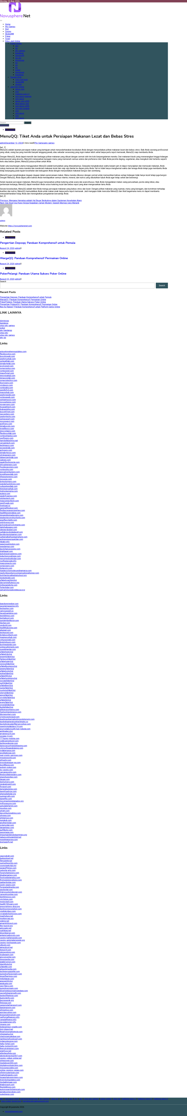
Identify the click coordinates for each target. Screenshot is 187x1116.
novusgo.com (6, 479)
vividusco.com (6, 385)
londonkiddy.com (7, 578)
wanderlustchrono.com (10, 484)
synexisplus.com (7, 368)
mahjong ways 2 (22, 94)
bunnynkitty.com (7, 998)
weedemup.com (7, 546)
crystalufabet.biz (7, 697)
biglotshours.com (7, 642)
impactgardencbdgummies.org (13, 835)
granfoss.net (5, 1051)
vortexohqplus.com (8, 436)
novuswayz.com (7, 421)
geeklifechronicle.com (10, 462)
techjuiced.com (6, 632)
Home (7, 24)
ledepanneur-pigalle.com (11, 1027)
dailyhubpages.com (8, 527)
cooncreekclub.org (8, 865)
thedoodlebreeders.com (10, 774)
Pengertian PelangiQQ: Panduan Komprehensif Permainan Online (28, 304)
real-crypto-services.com (11, 755)
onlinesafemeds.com (9, 647)
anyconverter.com (8, 957)
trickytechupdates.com (10, 1080)
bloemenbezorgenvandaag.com (14, 991)
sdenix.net (4, 921)
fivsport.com (5, 786)
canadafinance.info (8, 1019)
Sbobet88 (9, 34)
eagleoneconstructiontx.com (12, 517)
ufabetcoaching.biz (8, 580)
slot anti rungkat (22, 108)
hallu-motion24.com (8, 1046)
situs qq (54, 1099)
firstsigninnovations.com (11, 880)
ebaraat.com (5, 630)
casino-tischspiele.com (10, 942)
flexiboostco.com (7, 354)
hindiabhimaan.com (8, 1082)
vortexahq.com (6, 387)
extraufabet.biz (6, 673)
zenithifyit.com (6, 390)
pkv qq (3, 337)
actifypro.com (6, 424)
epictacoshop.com (8, 1012)
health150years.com (9, 904)
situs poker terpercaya (11, 1101)
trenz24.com (5, 950)
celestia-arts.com (8, 870)
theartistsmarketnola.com (11, 1031)
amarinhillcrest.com (8, 923)
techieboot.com (7, 618)
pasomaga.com (6, 832)
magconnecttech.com (9, 501)
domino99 (19, 55)
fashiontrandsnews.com (10, 712)
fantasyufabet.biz (8, 659)
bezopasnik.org (7, 1000)
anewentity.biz (6, 981)
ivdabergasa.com (7, 750)
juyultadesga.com (7, 753)
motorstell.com (6, 901)
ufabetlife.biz (6, 676)
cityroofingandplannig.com (11, 748)
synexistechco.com (8, 380)
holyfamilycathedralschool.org (13, 575)
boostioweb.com (7, 356)
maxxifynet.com (7, 373)
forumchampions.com (9, 873)
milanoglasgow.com (9, 1041)
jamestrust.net (6, 947)
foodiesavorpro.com (9, 467)
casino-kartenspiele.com (11, 938)
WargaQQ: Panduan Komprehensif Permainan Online (34, 258)
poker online (105, 1099)
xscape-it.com (6, 736)
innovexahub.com (7, 375)
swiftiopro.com (6, 438)
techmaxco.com (7, 445)
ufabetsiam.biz (6, 661)
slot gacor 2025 (12, 1099)
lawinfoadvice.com (8, 791)
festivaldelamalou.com (10, 877)
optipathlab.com (7, 361)
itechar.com (5, 623)
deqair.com (5, 779)
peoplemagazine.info (9, 606)
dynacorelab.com (7, 378)
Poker (7, 36)
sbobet (18, 84)
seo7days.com (6, 986)
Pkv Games (10, 26)
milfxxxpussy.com (8, 803)
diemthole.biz (6, 964)
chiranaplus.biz (6, 1034)
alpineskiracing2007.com (11, 1056)
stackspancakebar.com (10, 1036)
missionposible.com (9, 1068)
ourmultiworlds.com (8, 863)
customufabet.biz (8, 690)
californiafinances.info (9, 1017)
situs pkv (4, 333)
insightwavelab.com (9, 474)
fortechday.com (7, 587)
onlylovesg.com (7, 522)
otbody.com (5, 945)
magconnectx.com (8, 563)
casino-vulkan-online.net (10, 1058)
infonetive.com (6, 1010)
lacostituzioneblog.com (10, 813)
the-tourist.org (6, 926)
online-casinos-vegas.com (12, 1070)
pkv (16, 46)
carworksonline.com (9, 894)
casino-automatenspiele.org (12, 940)
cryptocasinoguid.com (9, 717)
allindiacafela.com (8, 1053)
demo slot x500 (22, 101)
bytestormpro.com (8, 481)
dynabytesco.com (8, 452)
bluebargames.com (8, 875)
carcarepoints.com (8, 772)
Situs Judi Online (12, 41)
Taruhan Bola (15, 77)
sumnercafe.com (7, 796)
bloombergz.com (7, 933)
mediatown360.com (8, 1063)
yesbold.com (5, 625)
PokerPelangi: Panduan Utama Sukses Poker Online (33, 274)
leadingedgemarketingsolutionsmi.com (17, 719)
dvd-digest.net (6, 1029)
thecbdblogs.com (7, 1087)
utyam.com (5, 811)
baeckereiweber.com (9, 603)
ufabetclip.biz (6, 654)
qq (16, 48)
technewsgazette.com (10, 971)
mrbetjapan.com (7, 979)
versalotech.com (7, 443)
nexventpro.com (7, 414)
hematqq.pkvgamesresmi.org (36, 1101)
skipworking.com (7, 952)
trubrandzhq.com (7, 409)
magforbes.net (6, 916)
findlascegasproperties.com (12, 510)
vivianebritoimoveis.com (11, 914)
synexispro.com (7, 566)
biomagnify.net (6, 842)
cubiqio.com (5, 460)
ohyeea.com (5, 815)
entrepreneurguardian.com (11, 539)
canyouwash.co (6, 611)
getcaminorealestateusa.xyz (12, 590)
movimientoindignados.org (12, 801)
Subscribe (4, 125)
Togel (7, 39)
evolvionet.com (6, 366)
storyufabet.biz (6, 693)
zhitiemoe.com (6, 818)
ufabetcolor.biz (6, 671)
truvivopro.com (6, 383)
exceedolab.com (7, 448)
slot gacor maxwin (23, 96)
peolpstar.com (6, 889)
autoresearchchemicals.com (12, 1089)
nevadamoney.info (8, 1022)
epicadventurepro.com (10, 472)
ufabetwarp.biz (6, 652)
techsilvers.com (7, 782)
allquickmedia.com (8, 969)
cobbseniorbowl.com (9, 741)
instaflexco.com (7, 428)
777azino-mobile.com (9, 738)
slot (17, 91)
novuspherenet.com (14, 1111)
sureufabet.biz (6, 688)
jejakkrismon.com (7, 962)
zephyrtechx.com (7, 416)
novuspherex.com (8, 402)
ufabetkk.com (6, 966)
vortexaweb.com (7, 397)
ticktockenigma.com (9, 491)
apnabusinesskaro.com (10, 1092)
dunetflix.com (6, 798)
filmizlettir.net (6, 861)
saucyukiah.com (7, 856)
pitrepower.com (7, 1060)
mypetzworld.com (8, 758)
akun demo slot (22, 104)
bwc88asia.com (7, 765)
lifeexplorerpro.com (8, 477)
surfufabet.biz (6, 683)
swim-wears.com (7, 885)
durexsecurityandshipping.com (13, 746)
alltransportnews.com (9, 709)
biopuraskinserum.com (10, 1015)
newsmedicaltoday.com (10, 558)
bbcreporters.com (8, 714)
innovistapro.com (7, 431)
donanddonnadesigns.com (11, 515)
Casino (8, 31)
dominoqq (19, 60)
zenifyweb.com (7, 503)
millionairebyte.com (8, 585)
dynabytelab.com (7, 363)
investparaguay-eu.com (10, 762)
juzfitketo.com (6, 830)
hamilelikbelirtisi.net (9, 440)
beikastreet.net (6, 858)
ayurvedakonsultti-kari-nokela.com (15, 729)
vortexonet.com (7, 371)
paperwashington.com (9, 544)
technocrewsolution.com (11, 909)
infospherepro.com (8, 464)
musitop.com (5, 808)
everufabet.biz (6, 702)
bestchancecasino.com (10, 549)
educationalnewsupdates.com (13, 351)
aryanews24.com (7, 733)
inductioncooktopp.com (10, 556)
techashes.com (6, 608)
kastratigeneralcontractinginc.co (14, 721)
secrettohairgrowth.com (10, 993)
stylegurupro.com (7, 455)
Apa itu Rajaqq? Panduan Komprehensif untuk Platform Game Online (30, 307)
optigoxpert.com (7, 419)
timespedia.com (7, 959)
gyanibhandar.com (8, 649)
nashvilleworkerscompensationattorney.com (19, 573)
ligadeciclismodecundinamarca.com (16, 570)
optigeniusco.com (8, 399)
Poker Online (16, 43)
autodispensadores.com (10, 554)
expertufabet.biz (7, 656)
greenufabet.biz (7, 668)
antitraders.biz (6, 731)
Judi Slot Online (17, 87)
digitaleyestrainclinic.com (11, 1065)
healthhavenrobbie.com (10, 513)
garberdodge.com (8, 882)
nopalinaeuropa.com (9, 839)
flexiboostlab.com (8, 433)
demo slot (19, 89)
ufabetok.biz (5, 700)
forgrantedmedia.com (9, 887)
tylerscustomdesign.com (11, 892)
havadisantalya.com (8, 613)
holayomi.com (6, 568)
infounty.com (5, 760)
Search (3, 281)
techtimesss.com (7, 897)
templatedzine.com (8, 789)
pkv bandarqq (6, 330)
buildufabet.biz (6, 707)
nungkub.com (6, 820)
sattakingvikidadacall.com (11, 532)
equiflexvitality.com (8, 520)
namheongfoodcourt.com (11, 1039)
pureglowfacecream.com (11, 974)
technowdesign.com (9, 743)
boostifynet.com (7, 412)
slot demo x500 (22, 106)
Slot (7, 29)
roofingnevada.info (8, 561)
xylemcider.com (7, 825)
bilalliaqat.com (6, 551)
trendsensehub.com (9, 489)
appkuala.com (6, 983)
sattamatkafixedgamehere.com (13, 537)
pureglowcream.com (9, 988)
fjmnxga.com (5, 1003)
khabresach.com (7, 1084)
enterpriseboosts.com (10, 935)
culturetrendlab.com (8, 486)
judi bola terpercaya (29, 1099)
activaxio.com (6, 450)
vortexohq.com (6, 469)
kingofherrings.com (8, 976)
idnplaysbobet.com (8, 529)
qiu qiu (18, 58)
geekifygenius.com (8, 496)
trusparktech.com (7, 407)
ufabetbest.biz (6, 685)
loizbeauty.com (6, 954)
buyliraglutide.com (8, 644)
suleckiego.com (7, 1094)
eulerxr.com (5, 493)
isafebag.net (5, 930)
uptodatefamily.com (8, 806)
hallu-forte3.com (7, 1044)
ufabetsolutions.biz (8, 678)
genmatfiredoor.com (9, 508)
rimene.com (5, 1024)
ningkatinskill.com (8, 784)
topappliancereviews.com (11, 1077)
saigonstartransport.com (11, 1005)
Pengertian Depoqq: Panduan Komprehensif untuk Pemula (37, 243)
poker (17, 70)
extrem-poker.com (8, 767)
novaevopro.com (7, 404)
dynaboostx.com (7, 426)
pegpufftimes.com (8, 868)
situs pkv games (7, 325)
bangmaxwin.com (7, 1007)
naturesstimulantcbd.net (10, 837)
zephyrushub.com (8, 359)
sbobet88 (19, 82)
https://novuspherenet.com (20, 226)
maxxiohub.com (7, 392)
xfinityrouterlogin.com (9, 1072)
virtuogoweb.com (7, 640)
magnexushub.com (8, 637)
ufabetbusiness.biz (8, 666)
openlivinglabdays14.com (11, 726)
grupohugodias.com (8, 777)
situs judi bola (21, 79)
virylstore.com (6, 899)
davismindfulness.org (9, 582)
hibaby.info (5, 542)
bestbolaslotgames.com (11, 534)
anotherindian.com (8, 823)
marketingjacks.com (9, 1075)
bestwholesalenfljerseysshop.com (15, 724)
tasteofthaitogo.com (9, 995)
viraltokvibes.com (8, 911)
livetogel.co (5, 505)
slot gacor (19, 99)
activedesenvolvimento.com (12, 525)
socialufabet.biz (7, 681)
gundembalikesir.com (9, 620)
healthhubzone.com (8, 628)
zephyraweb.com (7, 395)
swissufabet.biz (7, 664)
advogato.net (5, 928)
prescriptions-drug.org (10, 906)
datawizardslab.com (9, 457)
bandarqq (19, 53)
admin (2, 143)
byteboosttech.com (8, 635)
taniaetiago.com (7, 827)
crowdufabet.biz (7, 705)
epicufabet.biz (6, 695)
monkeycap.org (6, 918)
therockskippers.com (9, 1048)
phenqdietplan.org (8, 794)
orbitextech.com (7, 498)
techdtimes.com (7, 616)
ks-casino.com (6, 770)
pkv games (20, 51)
